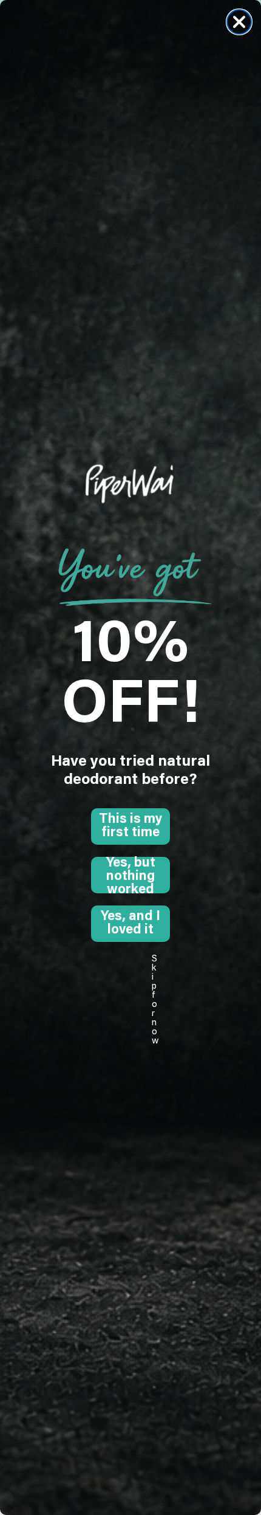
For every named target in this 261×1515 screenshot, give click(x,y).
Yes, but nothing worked (130, 875)
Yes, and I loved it (130, 923)
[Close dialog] (239, 22)
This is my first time (130, 826)
